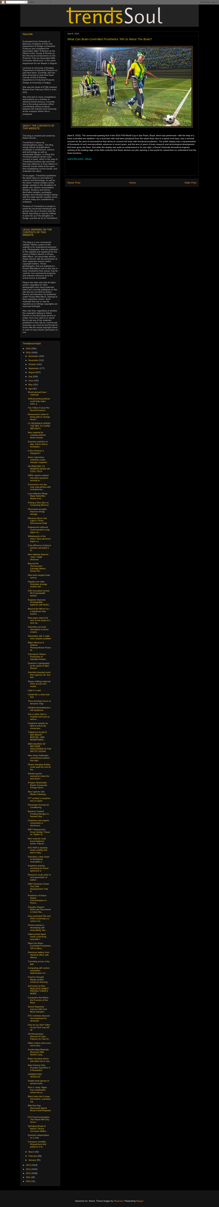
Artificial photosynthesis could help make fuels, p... (39, 401)
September (33, 368)
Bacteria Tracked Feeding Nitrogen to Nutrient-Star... (38, 814)
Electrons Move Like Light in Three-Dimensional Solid (37, 520)
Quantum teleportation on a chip (38, 1136)
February (33, 1156)
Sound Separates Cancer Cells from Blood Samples (37, 1009)
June (31, 380)
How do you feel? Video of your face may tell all (39, 1027)
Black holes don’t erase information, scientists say (39, 1099)
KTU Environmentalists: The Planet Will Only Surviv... (39, 1119)
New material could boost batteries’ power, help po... (37, 841)
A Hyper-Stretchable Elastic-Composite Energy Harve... (37, 785)
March (31, 1152)
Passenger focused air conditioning (38, 806)
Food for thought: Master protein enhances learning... (38, 979)
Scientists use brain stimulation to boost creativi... (38, 629)
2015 (28, 352)
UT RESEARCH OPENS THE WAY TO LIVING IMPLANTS (39, 426)
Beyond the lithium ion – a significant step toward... (39, 611)
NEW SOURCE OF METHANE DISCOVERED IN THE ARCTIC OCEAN (39, 748)
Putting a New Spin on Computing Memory (38, 503)
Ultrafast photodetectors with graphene (39, 708)
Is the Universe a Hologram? (36, 451)
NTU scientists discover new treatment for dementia (39, 1018)
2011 (28, 1177)
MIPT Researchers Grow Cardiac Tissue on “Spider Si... (39, 832)
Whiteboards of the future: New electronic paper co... (39, 538)
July (30, 376)
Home (132, 182)
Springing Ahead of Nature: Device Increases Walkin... (38, 1128)
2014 (28, 1165)
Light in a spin (34, 690)
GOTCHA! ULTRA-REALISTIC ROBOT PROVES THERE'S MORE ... (38, 990)
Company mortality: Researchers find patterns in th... (37, 1144)
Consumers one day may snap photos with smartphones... (39, 487)
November (33, 360)
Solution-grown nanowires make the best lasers (38, 776)
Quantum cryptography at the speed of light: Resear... (39, 665)
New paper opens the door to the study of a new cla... (39, 620)
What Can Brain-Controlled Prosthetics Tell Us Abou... (39, 945)
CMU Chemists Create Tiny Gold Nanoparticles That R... (38, 887)
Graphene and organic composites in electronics (38, 823)
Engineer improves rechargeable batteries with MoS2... (39, 602)
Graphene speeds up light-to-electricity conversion (38, 725)
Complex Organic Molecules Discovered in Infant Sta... (39, 909)
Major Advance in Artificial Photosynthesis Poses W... (39, 646)
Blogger (139, 1201)
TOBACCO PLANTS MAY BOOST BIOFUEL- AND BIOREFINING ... (37, 736)
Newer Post (73, 182)
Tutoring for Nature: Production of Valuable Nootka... (37, 656)
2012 (28, 1173)
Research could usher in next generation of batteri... (39, 877)
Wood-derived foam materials (37, 393)
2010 (28, 1181)
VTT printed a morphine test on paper (39, 799)
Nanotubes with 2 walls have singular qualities (39, 637)
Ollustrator (118, 1201)
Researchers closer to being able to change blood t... (39, 417)
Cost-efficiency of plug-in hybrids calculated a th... (39, 548)
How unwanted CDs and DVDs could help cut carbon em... (39, 918)
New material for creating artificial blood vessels (36, 435)
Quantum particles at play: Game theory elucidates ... (38, 444)
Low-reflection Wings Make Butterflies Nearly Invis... (38, 496)
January (32, 1160)
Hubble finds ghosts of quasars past (38, 1082)
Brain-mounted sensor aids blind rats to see (39, 1059)
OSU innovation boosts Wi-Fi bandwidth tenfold (38, 593)
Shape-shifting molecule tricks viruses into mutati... (39, 684)
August (32, 372)
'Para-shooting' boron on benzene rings (39, 702)
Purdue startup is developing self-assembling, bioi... (37, 927)
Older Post (190, 182)
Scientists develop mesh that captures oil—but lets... (39, 675)
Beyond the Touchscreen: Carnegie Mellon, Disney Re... (37, 567)
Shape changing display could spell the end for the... (39, 767)
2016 (28, 348)
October (32, 364)
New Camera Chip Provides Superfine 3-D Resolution (39, 1067)
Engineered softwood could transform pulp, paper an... (39, 529)
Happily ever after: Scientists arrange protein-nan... (37, 584)
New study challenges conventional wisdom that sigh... (39, 758)
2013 (28, 1169)
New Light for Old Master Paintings (37, 792)
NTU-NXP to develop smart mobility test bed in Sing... (38, 850)
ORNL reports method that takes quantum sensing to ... (38, 478)
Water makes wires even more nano (39, 1044)
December (33, 356)
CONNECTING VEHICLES (35, 1075)
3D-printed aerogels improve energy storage (37, 511)
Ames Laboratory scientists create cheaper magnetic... (38, 459)
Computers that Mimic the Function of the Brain (38, 1000)
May (30, 384)
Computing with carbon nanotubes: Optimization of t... (39, 970)
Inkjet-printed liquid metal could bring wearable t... (37, 936)
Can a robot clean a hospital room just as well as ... (39, 716)
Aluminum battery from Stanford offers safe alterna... (38, 955)
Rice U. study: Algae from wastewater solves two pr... (37, 1090)
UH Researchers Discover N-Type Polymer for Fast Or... (39, 1036)
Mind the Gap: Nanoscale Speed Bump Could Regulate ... (39, 1109)
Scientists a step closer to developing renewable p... (38, 859)
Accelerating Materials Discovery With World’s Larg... (38, 1052)
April (30, 388)
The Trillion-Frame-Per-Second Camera (39, 409)
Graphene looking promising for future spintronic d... (38, 868)
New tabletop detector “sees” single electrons (38, 557)
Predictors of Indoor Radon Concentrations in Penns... (37, 899)
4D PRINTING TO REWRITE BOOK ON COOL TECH (39, 468)
